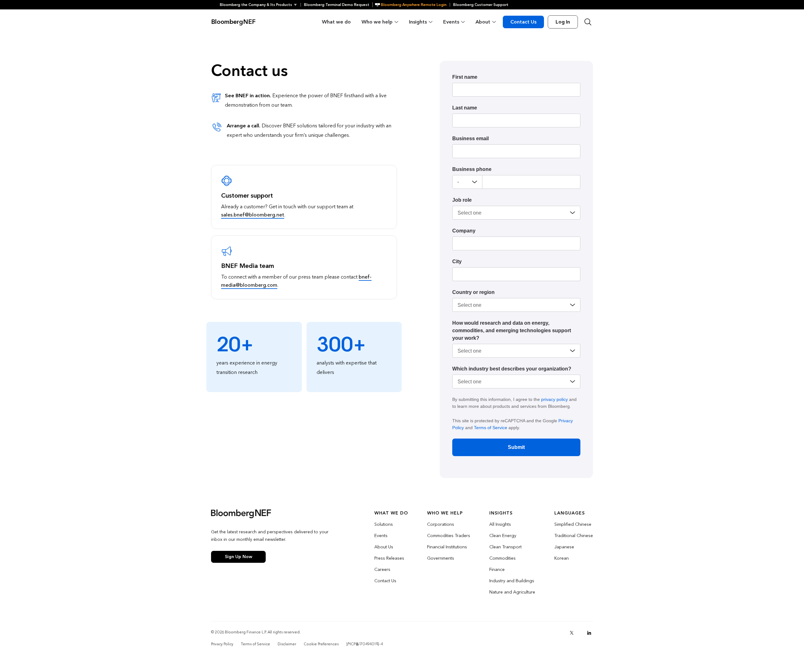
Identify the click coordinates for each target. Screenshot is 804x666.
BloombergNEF (233, 22)
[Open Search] (588, 22)
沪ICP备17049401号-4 (364, 644)
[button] (260, 5)
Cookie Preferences (321, 644)
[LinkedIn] (589, 633)
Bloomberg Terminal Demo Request (336, 5)
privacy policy (554, 399)
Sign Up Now (238, 557)
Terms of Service (490, 427)
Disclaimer (287, 644)
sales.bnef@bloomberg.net (252, 214)
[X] (571, 633)
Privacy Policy (222, 644)
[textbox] (531, 182)
